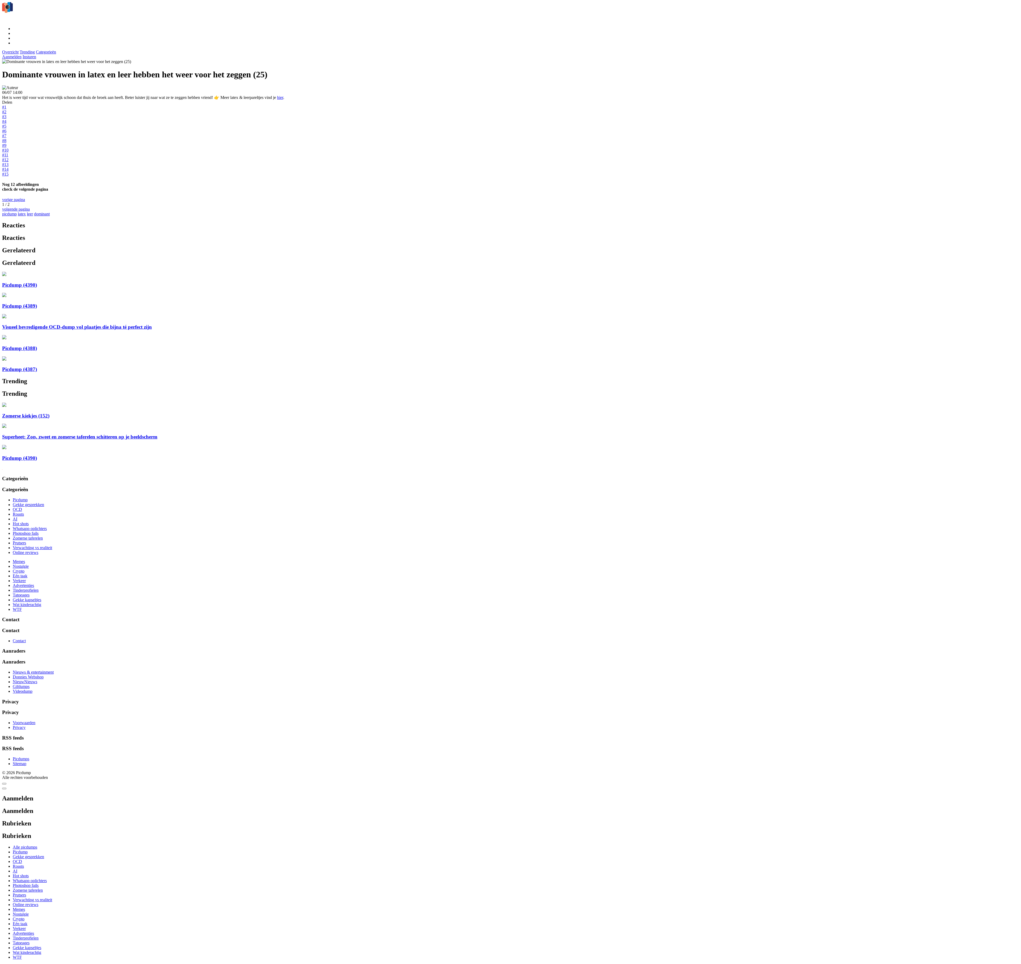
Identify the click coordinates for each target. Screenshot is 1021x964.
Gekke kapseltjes (27, 600)
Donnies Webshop (28, 677)
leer (30, 214)
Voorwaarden (24, 722)
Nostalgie (21, 566)
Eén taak (20, 576)
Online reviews (25, 552)
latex (22, 214)
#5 (4, 126)
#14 (5, 169)
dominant (42, 214)
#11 (5, 155)
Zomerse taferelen (28, 538)
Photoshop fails (26, 533)
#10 (5, 150)
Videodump (22, 691)
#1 (4, 107)
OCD (17, 509)
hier (280, 97)
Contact (19, 641)
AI (15, 519)
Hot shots (21, 523)
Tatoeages (21, 595)
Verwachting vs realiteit (32, 547)
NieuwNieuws (25, 681)
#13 (5, 164)
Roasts (18, 514)
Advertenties (23, 585)
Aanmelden (12, 57)
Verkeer (19, 580)
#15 (5, 174)
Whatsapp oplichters (30, 528)
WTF (17, 609)
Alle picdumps (25, 847)
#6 (4, 131)
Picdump (20, 500)
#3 (4, 116)
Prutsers (19, 543)
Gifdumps (21, 686)
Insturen (29, 57)
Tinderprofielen (26, 590)
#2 (4, 112)
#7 (4, 135)
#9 (4, 145)
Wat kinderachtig (27, 604)
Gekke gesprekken (28, 504)
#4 (4, 121)
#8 (4, 140)
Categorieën (46, 52)
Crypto (18, 571)
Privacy (19, 727)
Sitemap (19, 763)
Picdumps (21, 759)
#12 (5, 159)
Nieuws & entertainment (33, 672)
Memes (19, 561)
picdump (9, 214)
